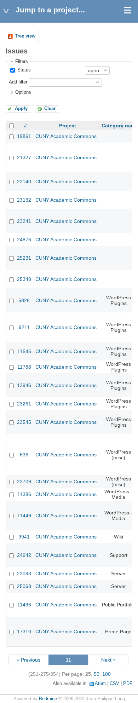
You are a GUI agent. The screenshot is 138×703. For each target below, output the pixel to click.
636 (24, 454)
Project (67, 125)
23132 (24, 200)
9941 (24, 537)
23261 (24, 404)
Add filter (18, 82)
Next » (108, 660)
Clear (50, 108)
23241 (24, 221)
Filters (21, 61)
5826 (24, 300)
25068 (24, 586)
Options (23, 92)
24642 (24, 555)
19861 (24, 136)
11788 (24, 367)
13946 (24, 385)
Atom (100, 683)
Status (23, 70)
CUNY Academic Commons (66, 136)
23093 (24, 573)
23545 (24, 422)
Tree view (25, 36)
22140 (24, 181)
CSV (114, 683)
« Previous (28, 660)
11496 (24, 604)
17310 (24, 631)
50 (96, 674)
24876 (24, 239)
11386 (24, 494)
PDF (127, 683)
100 (106, 674)
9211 (24, 327)
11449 (24, 515)
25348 (24, 279)
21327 (24, 157)
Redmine (48, 698)
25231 (24, 258)
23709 (24, 481)
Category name (120, 125)
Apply (21, 108)
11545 (24, 351)
